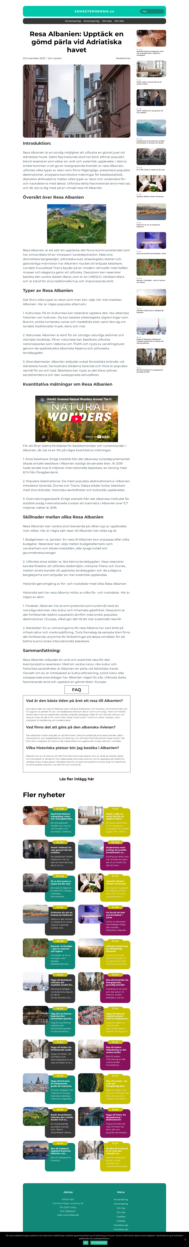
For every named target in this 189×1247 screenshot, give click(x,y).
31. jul (115, 808)
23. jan (115, 941)
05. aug (115, 842)
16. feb (60, 907)
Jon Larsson (55, 58)
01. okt (60, 842)
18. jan (60, 974)
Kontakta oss (121, 1225)
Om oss (107, 21)
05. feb (60, 941)
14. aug (60, 808)
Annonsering (73, 21)
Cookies (121, 1216)
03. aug (60, 876)
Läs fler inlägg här (76, 779)
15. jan (115, 1109)
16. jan (60, 1075)
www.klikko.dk (71, 1215)
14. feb (115, 907)
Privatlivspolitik (99, 1243)
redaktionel (123, 58)
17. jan (115, 1008)
